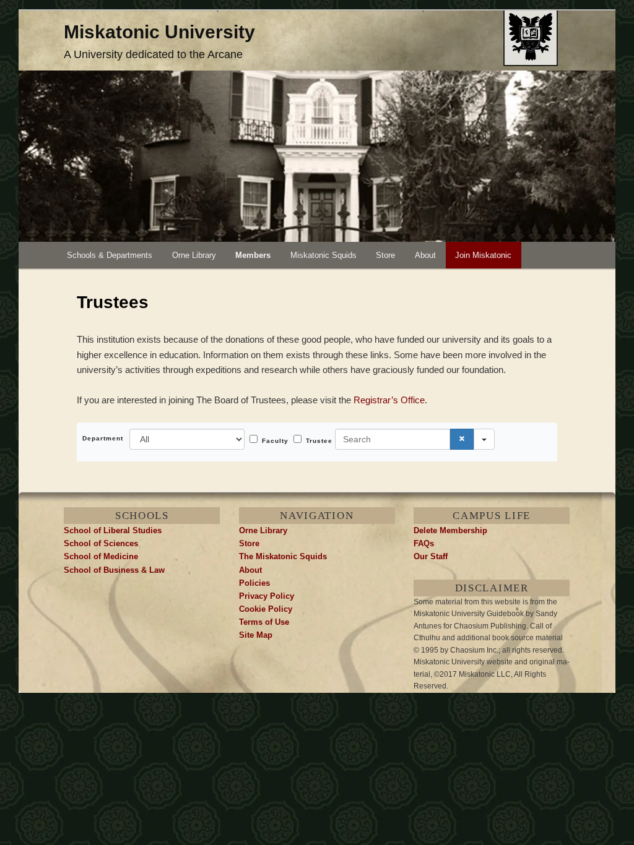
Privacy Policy (266, 596)
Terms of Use (264, 622)
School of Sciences (101, 543)
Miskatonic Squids (323, 255)
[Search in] (484, 439)
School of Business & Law (114, 570)
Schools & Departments (109, 255)
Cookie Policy (265, 609)
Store (385, 255)
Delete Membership (450, 530)
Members (253, 255)
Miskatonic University (159, 32)
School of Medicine (101, 556)
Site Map (255, 635)
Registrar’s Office (389, 400)
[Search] (462, 439)
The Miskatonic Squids (283, 556)
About (425, 255)
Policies (254, 583)
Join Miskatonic (483, 255)
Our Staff (431, 556)
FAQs (424, 543)
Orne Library (194, 255)
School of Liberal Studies (113, 530)
